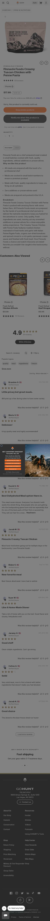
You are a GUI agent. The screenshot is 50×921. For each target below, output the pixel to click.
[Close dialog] (1, 446)
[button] (12, 461)
